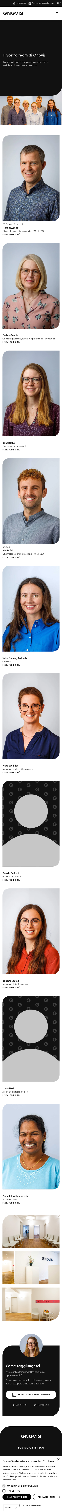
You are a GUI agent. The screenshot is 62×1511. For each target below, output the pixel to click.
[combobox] (11, 1508)
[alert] (31, 1483)
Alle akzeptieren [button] (17, 1497)
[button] (60, 3)
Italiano (8, 1508)
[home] (13, 13)
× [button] (58, 1459)
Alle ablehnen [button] (46, 1497)
